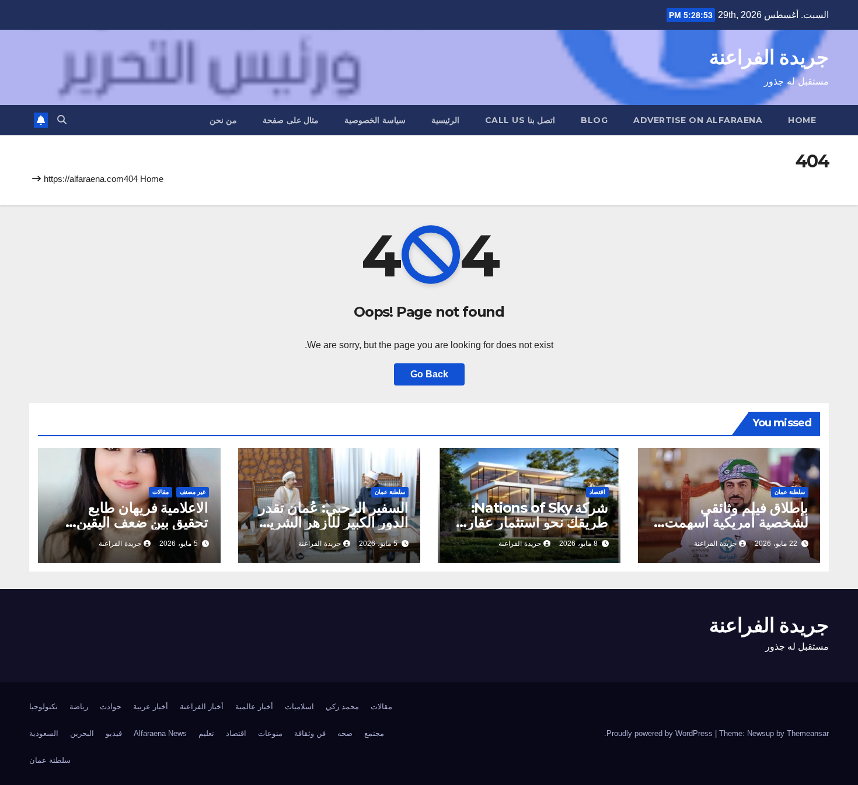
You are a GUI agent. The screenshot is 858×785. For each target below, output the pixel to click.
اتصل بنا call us (520, 120)
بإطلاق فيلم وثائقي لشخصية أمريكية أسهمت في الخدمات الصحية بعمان (731, 522)
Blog (594, 120)
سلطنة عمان (790, 492)
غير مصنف (192, 492)
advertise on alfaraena (697, 120)
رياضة (78, 706)
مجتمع (374, 733)
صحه (345, 733)
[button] (62, 120)
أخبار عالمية (254, 706)
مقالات (160, 492)
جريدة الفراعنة (769, 57)
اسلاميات (299, 706)
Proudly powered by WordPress (660, 733)
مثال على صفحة (291, 120)
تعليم (206, 733)
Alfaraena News (160, 733)
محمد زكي (342, 706)
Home (802, 120)
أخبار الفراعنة (202, 706)
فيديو (114, 733)
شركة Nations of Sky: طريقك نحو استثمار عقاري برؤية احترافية (532, 522)
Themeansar (808, 733)
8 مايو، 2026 (578, 543)
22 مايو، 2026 (776, 543)
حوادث (110, 706)
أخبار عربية (150, 706)
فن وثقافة (310, 733)
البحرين (82, 733)
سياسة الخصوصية (375, 120)
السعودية (43, 733)
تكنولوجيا (43, 706)
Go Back (429, 374)
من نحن (224, 120)
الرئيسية (445, 120)
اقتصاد (597, 492)
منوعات (270, 733)
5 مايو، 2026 (378, 543)
